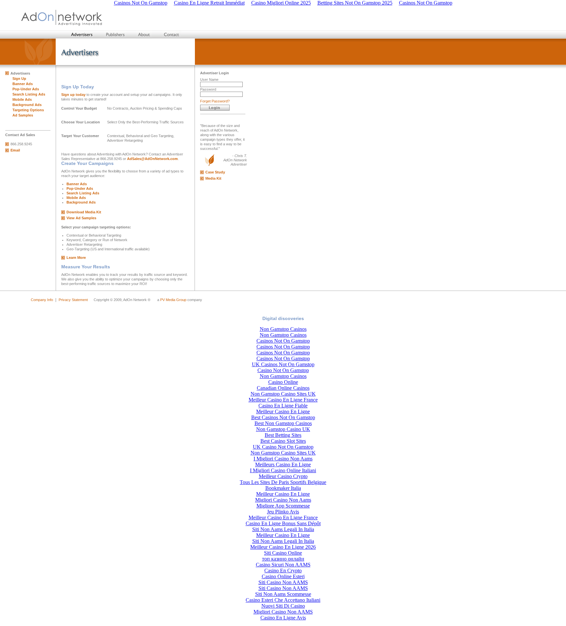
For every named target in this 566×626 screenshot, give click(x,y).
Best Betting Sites (283, 435)
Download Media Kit (83, 212)
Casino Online (283, 382)
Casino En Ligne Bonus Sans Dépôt (283, 523)
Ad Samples (22, 115)
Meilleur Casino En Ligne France (283, 399)
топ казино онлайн (283, 559)
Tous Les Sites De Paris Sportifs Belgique (283, 482)
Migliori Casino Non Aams (283, 500)
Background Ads (27, 105)
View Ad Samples (81, 218)
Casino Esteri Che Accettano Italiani (283, 600)
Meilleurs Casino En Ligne (283, 464)
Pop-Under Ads (25, 89)
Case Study (215, 172)
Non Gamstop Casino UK (283, 429)
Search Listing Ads (28, 94)
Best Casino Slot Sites (283, 441)
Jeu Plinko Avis (283, 511)
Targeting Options (28, 110)
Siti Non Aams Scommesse (283, 594)
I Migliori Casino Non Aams (283, 458)
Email (15, 150)
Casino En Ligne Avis (283, 617)
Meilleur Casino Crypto (283, 476)
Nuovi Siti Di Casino (283, 606)
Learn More (76, 257)
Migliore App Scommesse (283, 506)
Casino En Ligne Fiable (283, 405)
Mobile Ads (22, 99)
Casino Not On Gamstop (283, 370)
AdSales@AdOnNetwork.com (152, 159)
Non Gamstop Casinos (283, 329)
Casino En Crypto (283, 570)
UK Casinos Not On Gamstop (283, 364)
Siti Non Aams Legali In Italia (283, 529)
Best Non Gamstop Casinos (283, 423)
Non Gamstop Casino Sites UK (283, 394)
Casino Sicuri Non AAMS (283, 564)
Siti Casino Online (283, 553)
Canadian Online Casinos (283, 388)
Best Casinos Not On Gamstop (283, 417)
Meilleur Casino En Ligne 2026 (283, 547)
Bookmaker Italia (283, 488)
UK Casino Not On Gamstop (283, 447)
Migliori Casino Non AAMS (283, 612)
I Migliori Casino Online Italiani (283, 470)
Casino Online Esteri (283, 576)
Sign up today (73, 95)
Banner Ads (22, 84)
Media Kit (213, 178)
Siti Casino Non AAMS (283, 582)
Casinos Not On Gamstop (283, 341)
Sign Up (19, 78)
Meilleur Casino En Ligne (283, 411)
